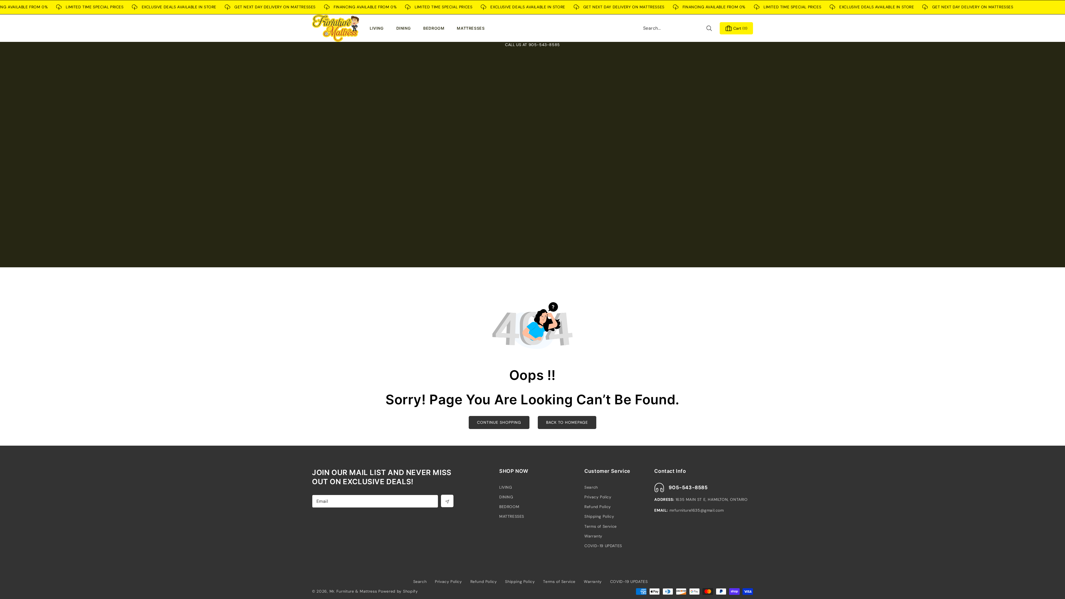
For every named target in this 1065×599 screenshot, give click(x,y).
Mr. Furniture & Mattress (353, 591)
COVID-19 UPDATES (603, 545)
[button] (378, 28)
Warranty (593, 536)
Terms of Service (600, 526)
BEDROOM (509, 506)
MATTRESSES (511, 516)
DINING (506, 496)
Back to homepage (567, 422)
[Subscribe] (447, 501)
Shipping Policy (599, 516)
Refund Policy (597, 506)
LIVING (505, 487)
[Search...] (709, 28)
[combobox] (678, 28)
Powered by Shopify (398, 591)
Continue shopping (499, 422)
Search (591, 487)
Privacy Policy (597, 496)
